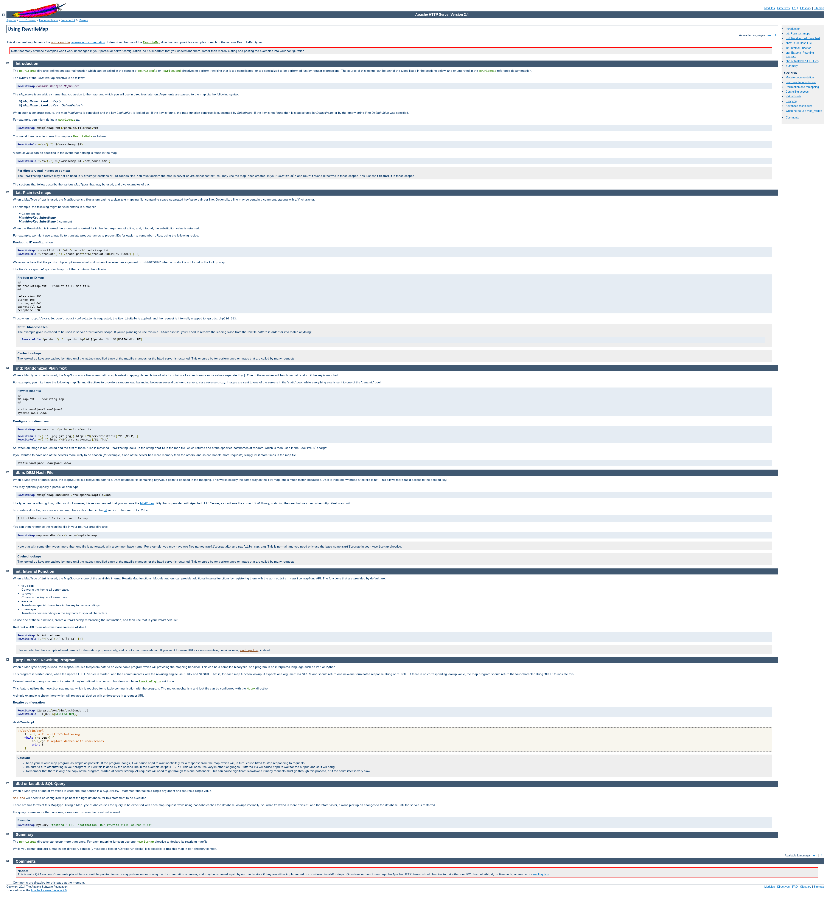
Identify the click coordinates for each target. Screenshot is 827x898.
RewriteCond (171, 71)
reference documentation (88, 42)
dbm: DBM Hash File (799, 43)
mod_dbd (19, 798)
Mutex (251, 688)
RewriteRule (147, 71)
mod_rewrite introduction (801, 82)
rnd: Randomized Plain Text (803, 38)
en (769, 35)
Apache (11, 20)
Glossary (805, 8)
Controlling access (797, 91)
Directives (783, 8)
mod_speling (249, 650)
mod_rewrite (60, 42)
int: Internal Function (798, 48)
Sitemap (819, 8)
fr (776, 35)
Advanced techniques (799, 105)
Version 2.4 (68, 20)
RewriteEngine (150, 681)
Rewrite (83, 20)
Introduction (793, 28)
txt (105, 510)
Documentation (48, 20)
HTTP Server (27, 20)
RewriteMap (151, 42)
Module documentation (800, 77)
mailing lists (541, 874)
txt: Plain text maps (798, 33)
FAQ (795, 8)
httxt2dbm (147, 503)
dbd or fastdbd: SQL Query (802, 61)
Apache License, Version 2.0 (49, 890)
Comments (792, 117)
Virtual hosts (793, 96)
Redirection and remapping (802, 87)
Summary (792, 65)
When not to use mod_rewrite (804, 110)
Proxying (791, 101)
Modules (769, 8)
